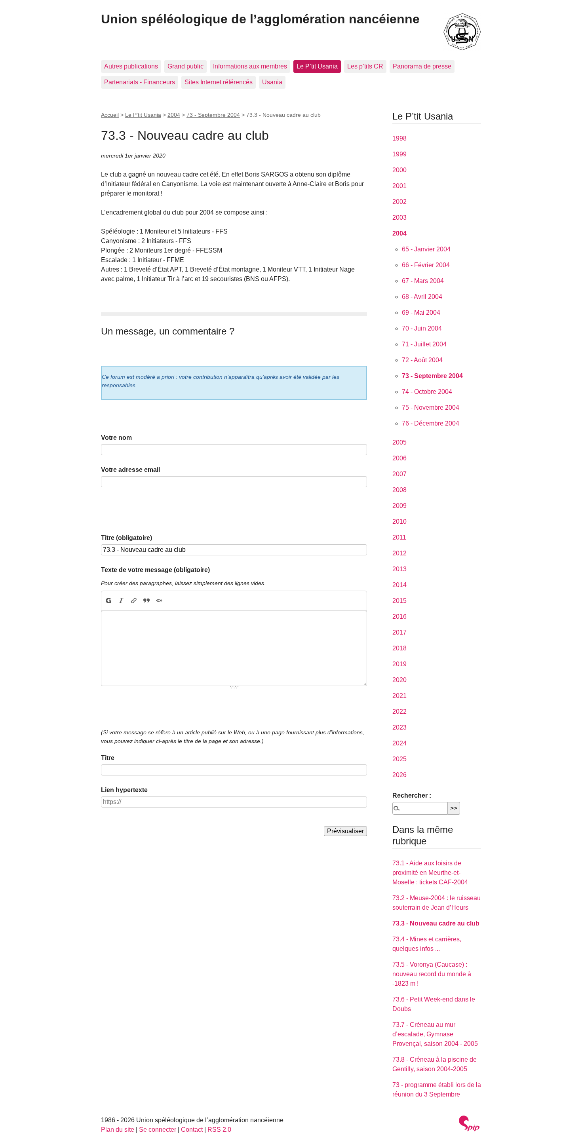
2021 (399, 695)
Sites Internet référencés (218, 82)
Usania (272, 82)
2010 (399, 521)
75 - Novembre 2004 (430, 407)
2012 (399, 553)
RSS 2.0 (219, 1129)
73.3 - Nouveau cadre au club (435, 923)
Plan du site (117, 1129)
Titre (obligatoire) (126, 537)
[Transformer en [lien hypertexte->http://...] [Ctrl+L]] (133, 601)
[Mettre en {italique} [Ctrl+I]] (121, 601)
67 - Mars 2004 (423, 280)
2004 (173, 115)
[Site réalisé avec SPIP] (469, 1124)
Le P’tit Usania (317, 66)
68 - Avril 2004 (422, 296)
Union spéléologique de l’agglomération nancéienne (260, 19)
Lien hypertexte (124, 790)
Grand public (185, 66)
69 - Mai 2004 (421, 312)
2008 (399, 490)
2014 (399, 585)
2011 (399, 537)
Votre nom (116, 437)
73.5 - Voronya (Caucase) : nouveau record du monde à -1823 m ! (431, 974)
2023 (399, 727)
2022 (399, 711)
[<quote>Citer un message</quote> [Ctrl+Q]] (146, 601)
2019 (399, 664)
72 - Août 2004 (422, 360)
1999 (399, 154)
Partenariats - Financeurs (139, 82)
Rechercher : (411, 795)
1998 (399, 138)
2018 (399, 648)
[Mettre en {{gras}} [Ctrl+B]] (108, 601)
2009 (399, 505)
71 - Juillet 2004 (424, 344)
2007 (399, 474)
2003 (399, 217)
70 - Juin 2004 (422, 328)
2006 (399, 458)
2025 (399, 759)
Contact (192, 1129)
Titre (107, 757)
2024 (399, 743)
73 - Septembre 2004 (213, 115)
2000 (399, 170)
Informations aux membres (250, 66)
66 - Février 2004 (426, 265)
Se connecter (157, 1129)
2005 (399, 442)
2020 (399, 680)
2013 (399, 569)
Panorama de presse (422, 66)
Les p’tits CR (365, 66)
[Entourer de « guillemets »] (159, 601)
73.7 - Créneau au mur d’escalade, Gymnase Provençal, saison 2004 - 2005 (435, 1034)
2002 (399, 201)
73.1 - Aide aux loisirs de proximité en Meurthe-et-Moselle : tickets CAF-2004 (430, 873)
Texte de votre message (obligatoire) (155, 569)
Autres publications (131, 66)
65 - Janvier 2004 (426, 249)
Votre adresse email (130, 469)
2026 (399, 775)
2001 (399, 185)
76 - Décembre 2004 (430, 423)
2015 (399, 600)
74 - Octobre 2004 (427, 391)
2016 (399, 616)
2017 (399, 632)
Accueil (110, 115)
